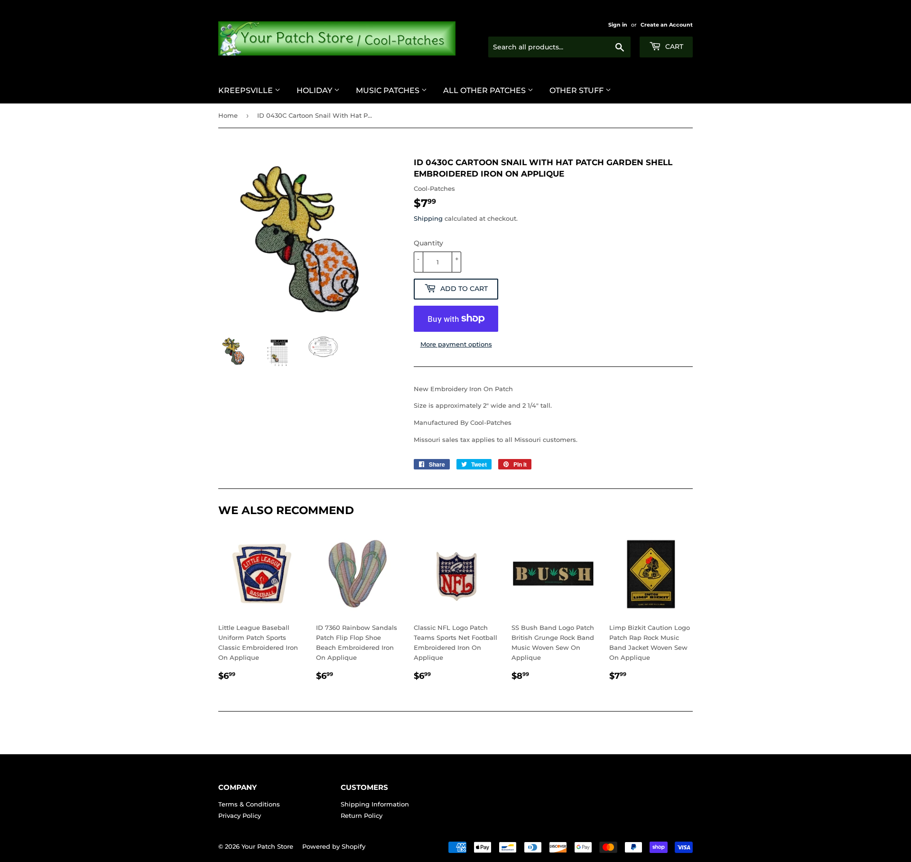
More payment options (456, 344)
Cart (673, 46)
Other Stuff (577, 90)
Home (228, 115)
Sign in (617, 24)
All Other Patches (485, 90)
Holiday (315, 90)
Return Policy (361, 815)
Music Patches (388, 90)
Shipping (428, 218)
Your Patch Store (267, 846)
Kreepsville (246, 90)
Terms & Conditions (249, 804)
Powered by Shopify (333, 846)
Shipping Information (375, 804)
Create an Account (667, 24)
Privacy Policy (239, 815)
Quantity (428, 243)
